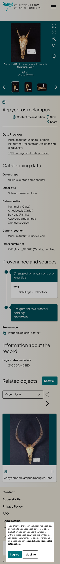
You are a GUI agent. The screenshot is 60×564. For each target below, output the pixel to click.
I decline (30, 554)
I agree (14, 554)
